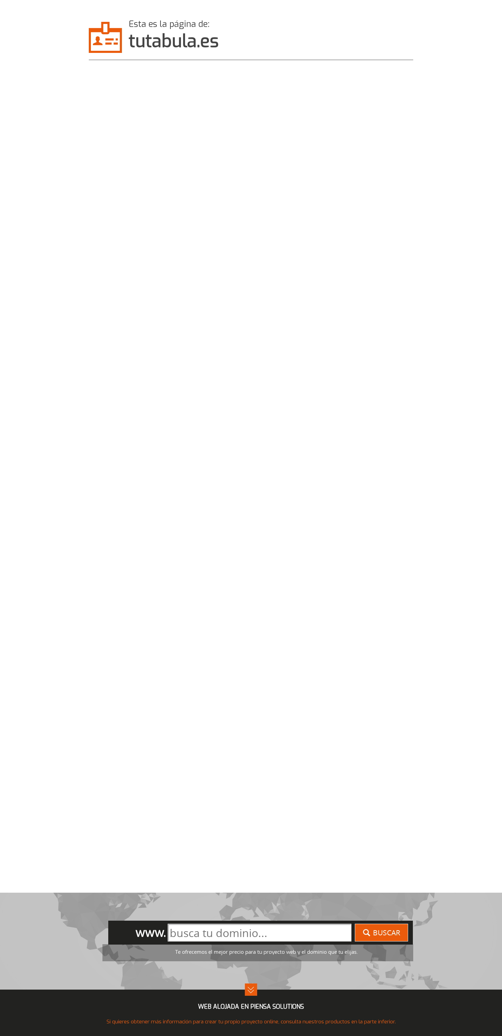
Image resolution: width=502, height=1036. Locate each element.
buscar (386, 932)
